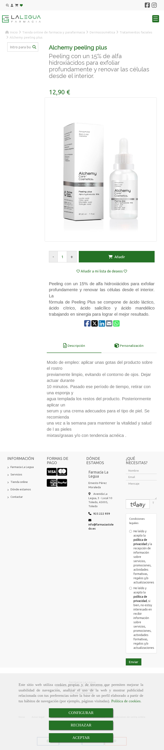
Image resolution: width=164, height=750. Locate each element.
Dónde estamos (20, 489)
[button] (12, 5)
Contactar (16, 496)
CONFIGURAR (81, 713)
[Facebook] (147, 6)
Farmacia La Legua (22, 467)
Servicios (16, 474)
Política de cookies (126, 701)
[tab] (74, 345)
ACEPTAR (81, 738)
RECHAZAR (81, 725)
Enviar (133, 662)
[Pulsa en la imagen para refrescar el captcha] (137, 504)
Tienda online (19, 482)
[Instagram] (154, 6)
